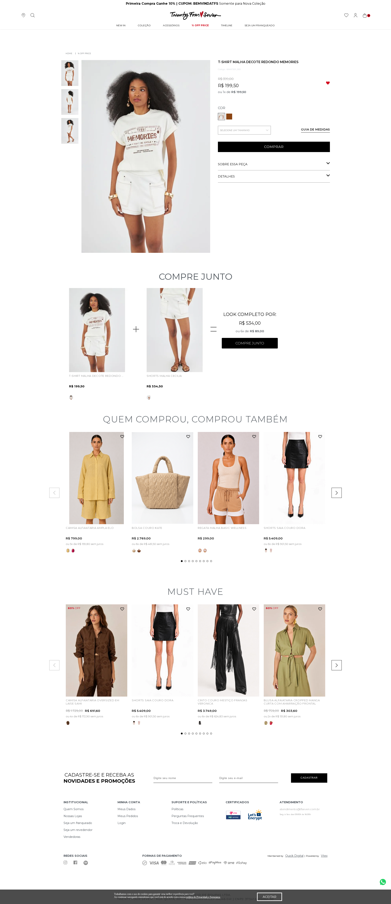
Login (122, 823)
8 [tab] (207, 561)
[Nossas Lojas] (23, 15)
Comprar (274, 147)
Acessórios (171, 25)
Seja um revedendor (78, 830)
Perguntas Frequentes (187, 816)
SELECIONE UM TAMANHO (234, 130)
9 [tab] (211, 561)
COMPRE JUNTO (249, 343)
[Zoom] (70, 73)
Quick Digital (294, 856)
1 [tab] (182, 561)
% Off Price (200, 25)
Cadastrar (309, 777)
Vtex (324, 856)
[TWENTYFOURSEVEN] (68, 53)
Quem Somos (73, 809)
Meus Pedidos (128, 816)
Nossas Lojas (73, 816)
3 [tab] (189, 561)
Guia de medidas (315, 129)
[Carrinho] (366, 15)
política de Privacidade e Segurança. (203, 897)
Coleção (144, 25)
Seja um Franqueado (260, 25)
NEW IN (120, 25)
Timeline (226, 25)
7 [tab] (204, 561)
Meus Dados (126, 809)
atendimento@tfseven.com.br (300, 809)
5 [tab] (196, 561)
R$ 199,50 (238, 92)
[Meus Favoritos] (346, 15)
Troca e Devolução (184, 823)
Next (337, 493)
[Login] (355, 15)
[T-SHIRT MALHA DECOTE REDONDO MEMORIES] (229, 116)
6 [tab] (200, 561)
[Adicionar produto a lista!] (122, 437)
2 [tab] (185, 561)
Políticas (177, 809)
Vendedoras (72, 837)
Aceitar (269, 897)
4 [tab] (193, 561)
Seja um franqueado (78, 823)
